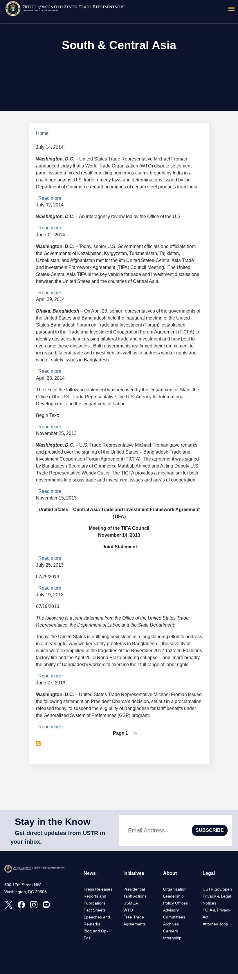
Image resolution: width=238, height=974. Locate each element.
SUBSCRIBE (210, 830)
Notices (209, 903)
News (90, 873)
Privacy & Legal (217, 896)
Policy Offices (175, 903)
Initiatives (133, 873)
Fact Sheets (95, 910)
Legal (209, 873)
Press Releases (98, 889)
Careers (170, 931)
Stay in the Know (53, 821)
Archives (171, 924)
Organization (175, 889)
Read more (49, 198)
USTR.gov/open (217, 889)
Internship (172, 938)
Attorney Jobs (215, 924)
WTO (128, 910)
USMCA (130, 903)
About (170, 873)
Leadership (173, 896)
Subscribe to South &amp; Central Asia (38, 743)
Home (42, 133)
